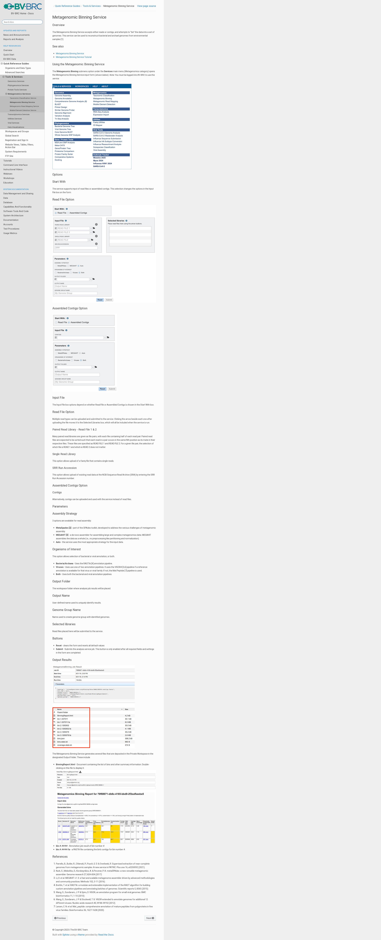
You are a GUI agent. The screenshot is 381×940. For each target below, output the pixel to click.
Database (8, 202)
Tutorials (7, 160)
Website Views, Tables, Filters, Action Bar (19, 146)
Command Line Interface (15, 165)
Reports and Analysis (13, 39)
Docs (31, 13)
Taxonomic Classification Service (23, 98)
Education (8, 182)
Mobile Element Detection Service (23, 110)
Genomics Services (16, 81)
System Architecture (13, 215)
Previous (61, 918)
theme (81, 934)
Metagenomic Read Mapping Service (24, 106)
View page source (146, 6)
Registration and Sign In (16, 140)
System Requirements (15, 151)
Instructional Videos (13, 169)
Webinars (7, 174)
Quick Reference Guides (16, 63)
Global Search (12, 136)
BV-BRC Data (9, 59)
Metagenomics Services (19, 94)
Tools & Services (14, 77)
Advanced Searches (15, 72)
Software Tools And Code (16, 211)
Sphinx (66, 934)
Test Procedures (11, 229)
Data (5, 198)
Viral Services (13, 123)
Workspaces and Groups (17, 131)
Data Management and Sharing (18, 193)
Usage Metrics (10, 233)
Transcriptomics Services (18, 114)
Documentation (10, 220)
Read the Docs (106, 934)
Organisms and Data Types (18, 68)
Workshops (8, 178)
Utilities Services (15, 119)
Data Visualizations (16, 127)
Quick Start (8, 55)
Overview (7, 50)
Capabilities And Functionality (17, 207)
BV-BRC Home (18, 13)
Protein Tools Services (17, 90)
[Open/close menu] (2, 63)
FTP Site (9, 156)
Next (149, 918)
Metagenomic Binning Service (22, 102)
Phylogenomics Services (18, 85)
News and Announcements (16, 35)
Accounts (8, 224)
